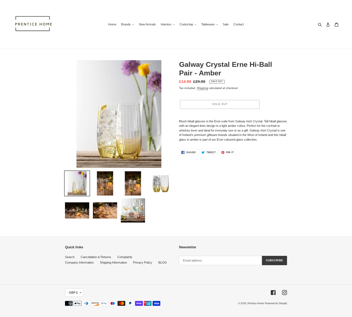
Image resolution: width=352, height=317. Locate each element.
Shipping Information (113, 262)
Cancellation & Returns (96, 257)
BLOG (162, 262)
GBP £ (73, 292)
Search (70, 257)
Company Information (79, 262)
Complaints (124, 257)
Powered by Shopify (276, 303)
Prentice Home (256, 303)
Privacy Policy (142, 262)
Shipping (202, 88)
